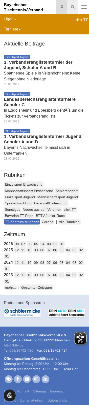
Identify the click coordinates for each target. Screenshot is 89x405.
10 (29, 250)
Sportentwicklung (18, 203)
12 (17, 250)
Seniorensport (67, 191)
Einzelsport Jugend (20, 197)
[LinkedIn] (45, 379)
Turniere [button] (11, 29)
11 (23, 250)
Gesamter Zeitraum (36, 287)
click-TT (70, 209)
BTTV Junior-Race (50, 216)
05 (36, 244)
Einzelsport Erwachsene (24, 184)
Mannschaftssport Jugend (57, 197)
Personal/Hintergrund (50, 203)
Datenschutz (57, 400)
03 (49, 244)
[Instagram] (36, 379)
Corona (47, 222)
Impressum (58, 391)
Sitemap (39, 391)
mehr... (10, 287)
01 (62, 244)
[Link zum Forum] (8, 379)
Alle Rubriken (69, 222)
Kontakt (23, 391)
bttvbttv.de (13, 345)
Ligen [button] (9, 19)
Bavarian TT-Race (19, 216)
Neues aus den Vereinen (42, 209)
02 (55, 244)
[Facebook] (17, 379)
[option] (22, 316)
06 (30, 244)
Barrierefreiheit (32, 400)
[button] (9, 395)
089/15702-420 (21, 350)
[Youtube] (27, 379)
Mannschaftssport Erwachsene (29, 191)
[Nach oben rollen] (79, 391)
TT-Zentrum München (22, 222)
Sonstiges (12, 209)
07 (23, 244)
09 (36, 250)
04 (42, 244)
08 (17, 244)
